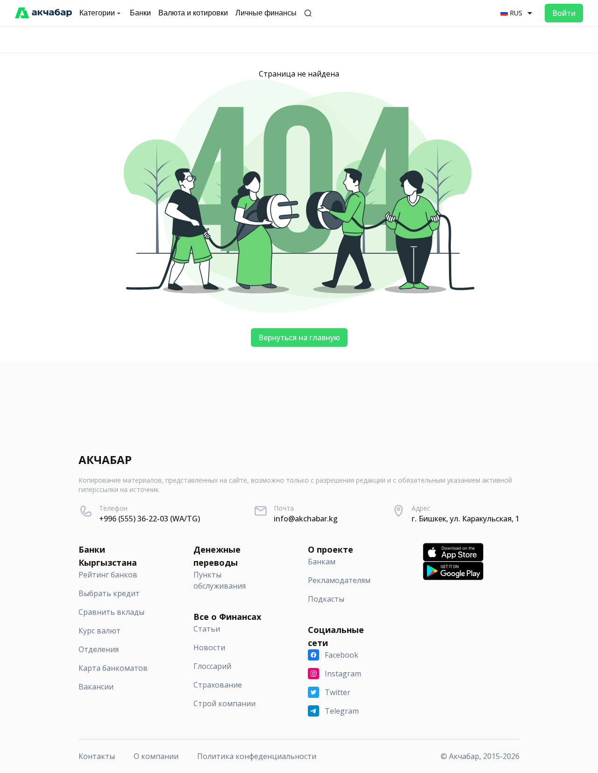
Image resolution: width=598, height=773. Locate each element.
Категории (97, 13)
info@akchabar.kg (306, 518)
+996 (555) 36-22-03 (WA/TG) (149, 518)
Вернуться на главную (299, 337)
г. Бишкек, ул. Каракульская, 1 (466, 518)
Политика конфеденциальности (256, 756)
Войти (564, 13)
